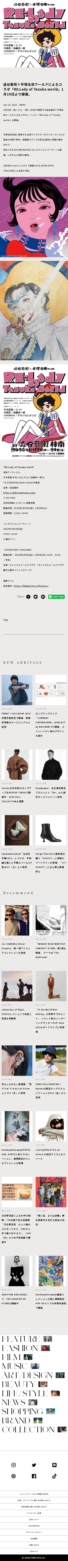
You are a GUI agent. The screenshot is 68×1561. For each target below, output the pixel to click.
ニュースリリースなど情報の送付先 (34, 1494)
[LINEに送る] (56, 596)
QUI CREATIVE (34, 1526)
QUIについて (34, 1519)
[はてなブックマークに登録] (43, 596)
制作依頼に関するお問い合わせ (34, 1506)
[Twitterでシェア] (36, 596)
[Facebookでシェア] (28, 596)
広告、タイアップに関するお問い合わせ (34, 1500)
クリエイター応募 (34, 1513)
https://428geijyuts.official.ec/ (31, 585)
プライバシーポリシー (34, 1532)
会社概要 (34, 1538)
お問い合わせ (34, 1545)
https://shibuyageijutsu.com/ (19, 492)
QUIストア (34, 1551)
